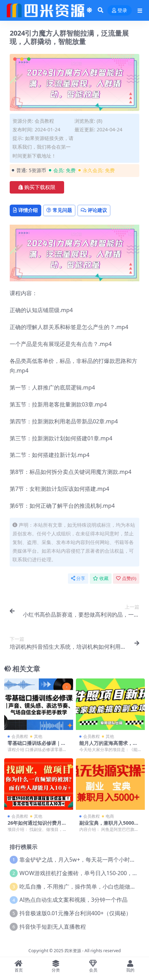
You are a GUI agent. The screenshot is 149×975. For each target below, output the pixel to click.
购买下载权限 (39, 187)
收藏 (103, 578)
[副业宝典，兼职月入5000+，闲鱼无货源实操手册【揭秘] (110, 784)
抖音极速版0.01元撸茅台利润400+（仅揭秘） (75, 913)
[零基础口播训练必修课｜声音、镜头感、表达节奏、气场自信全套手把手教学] (38, 704)
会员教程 (44, 121)
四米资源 (72, 951)
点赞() (129, 578)
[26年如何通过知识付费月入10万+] (38, 784)
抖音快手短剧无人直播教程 (52, 926)
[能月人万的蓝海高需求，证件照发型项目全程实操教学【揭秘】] (110, 704)
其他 (38, 736)
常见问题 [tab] (62, 210)
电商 (110, 816)
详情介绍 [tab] (28, 210)
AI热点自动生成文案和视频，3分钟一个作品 (73, 899)
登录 (122, 10)
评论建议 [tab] (97, 210)
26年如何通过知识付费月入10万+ (38, 825)
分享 (80, 578)
